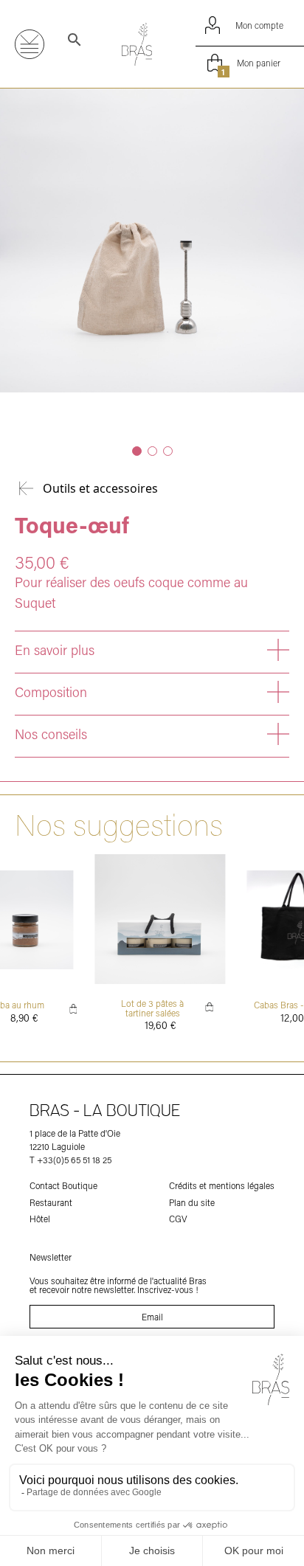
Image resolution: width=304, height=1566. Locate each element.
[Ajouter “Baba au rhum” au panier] (73, 1008)
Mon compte (259, 25)
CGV (178, 1218)
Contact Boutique (63, 1185)
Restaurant (51, 1202)
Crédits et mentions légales (221, 1185)
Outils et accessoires (100, 488)
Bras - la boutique (105, 1111)
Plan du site (192, 1202)
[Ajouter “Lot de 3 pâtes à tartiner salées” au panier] (209, 1007)
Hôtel (40, 1218)
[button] (137, 451)
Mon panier (250, 64)
